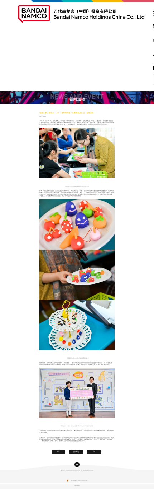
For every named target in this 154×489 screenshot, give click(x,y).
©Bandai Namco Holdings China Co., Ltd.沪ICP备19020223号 (77, 470)
